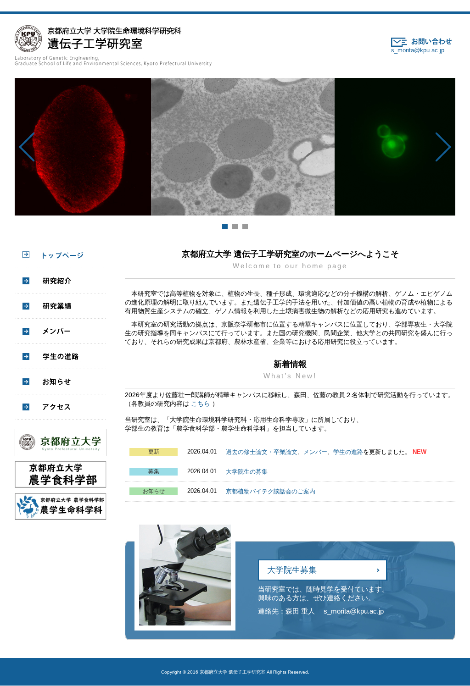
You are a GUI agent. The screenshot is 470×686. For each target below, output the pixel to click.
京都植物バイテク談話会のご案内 (270, 491)
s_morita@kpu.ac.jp (417, 50)
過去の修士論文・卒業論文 (261, 451)
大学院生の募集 (247, 471)
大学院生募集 (292, 570)
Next (443, 147)
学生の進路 (348, 451)
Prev (26, 147)
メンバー (315, 451)
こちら (200, 403)
